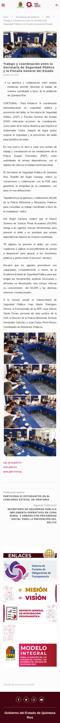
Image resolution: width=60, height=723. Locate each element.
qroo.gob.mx (10, 467)
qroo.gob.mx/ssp (12, 471)
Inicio (5, 17)
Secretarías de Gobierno (27, 17)
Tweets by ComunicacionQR (19, 684)
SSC (48, 17)
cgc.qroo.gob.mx (12, 462)
